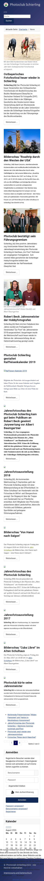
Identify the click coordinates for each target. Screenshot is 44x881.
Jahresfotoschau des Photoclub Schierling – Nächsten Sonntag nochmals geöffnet (21, 726)
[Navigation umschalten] (5, 12)
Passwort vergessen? (15, 806)
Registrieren (11, 811)
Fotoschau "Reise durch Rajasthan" (22, 737)
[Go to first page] (5, 741)
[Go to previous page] (8, 741)
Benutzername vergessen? (17, 809)
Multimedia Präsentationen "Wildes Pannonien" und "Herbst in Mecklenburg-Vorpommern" (22, 717)
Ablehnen (20, 875)
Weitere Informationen (22, 879)
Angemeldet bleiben (17, 786)
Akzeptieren (7, 875)
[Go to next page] (23, 741)
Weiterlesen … (11, 122)
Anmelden (22, 800)
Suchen (9, 21)
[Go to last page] (26, 741)
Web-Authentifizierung (24, 792)
